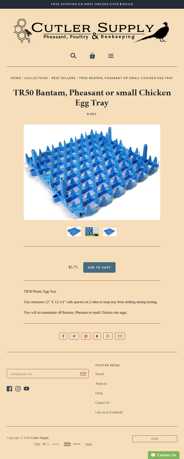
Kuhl (92, 114)
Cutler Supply (39, 438)
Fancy (97, 336)
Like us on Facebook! (109, 412)
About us (101, 383)
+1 (108, 336)
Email (120, 336)
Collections (36, 78)
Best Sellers (64, 78)
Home (16, 78)
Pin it (86, 336)
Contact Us (102, 402)
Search (99, 374)
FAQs (99, 393)
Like (63, 336)
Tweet (74, 336)
